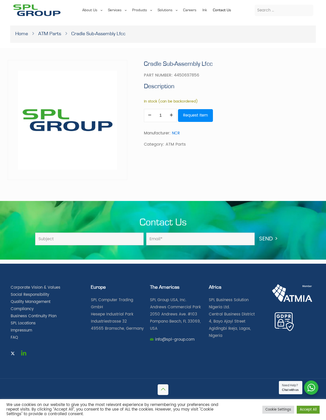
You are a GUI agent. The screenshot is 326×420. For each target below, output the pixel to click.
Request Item (195, 115)
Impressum (21, 330)
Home (21, 33)
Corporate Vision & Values (35, 287)
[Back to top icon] (163, 389)
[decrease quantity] (149, 115)
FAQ (14, 337)
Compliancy (22, 309)
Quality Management (30, 302)
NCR (176, 133)
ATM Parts (49, 33)
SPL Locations (23, 323)
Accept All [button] (308, 409)
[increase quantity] (171, 115)
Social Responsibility (30, 294)
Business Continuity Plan (34, 316)
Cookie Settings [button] (278, 409)
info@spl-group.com (175, 339)
